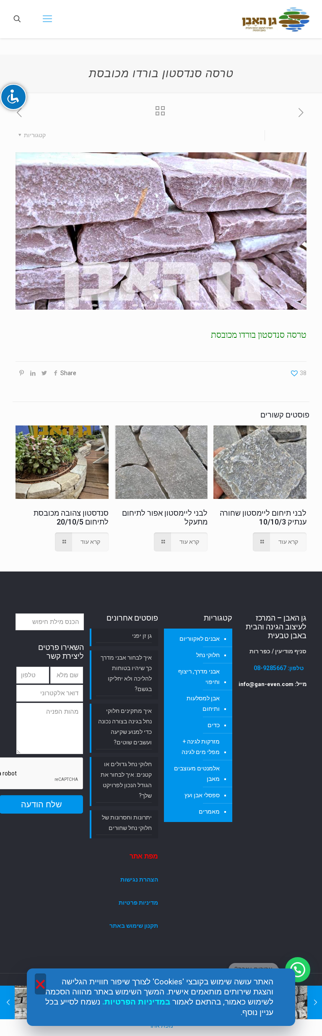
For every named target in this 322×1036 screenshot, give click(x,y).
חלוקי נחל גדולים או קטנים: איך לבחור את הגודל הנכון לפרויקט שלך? (126, 780)
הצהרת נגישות (139, 879)
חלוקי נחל (208, 655)
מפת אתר (144, 856)
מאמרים (209, 811)
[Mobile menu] (46, 19)
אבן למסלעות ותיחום (203, 703)
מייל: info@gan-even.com (272, 684)
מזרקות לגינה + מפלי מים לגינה (201, 746)
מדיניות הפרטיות (134, 1002)
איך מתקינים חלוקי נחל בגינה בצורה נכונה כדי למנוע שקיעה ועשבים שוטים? (125, 726)
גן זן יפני (142, 635)
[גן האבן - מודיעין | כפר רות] (275, 19)
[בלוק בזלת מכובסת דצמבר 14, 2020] (314, 1002)
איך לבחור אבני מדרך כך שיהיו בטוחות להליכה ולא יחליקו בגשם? (126, 673)
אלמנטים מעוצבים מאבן (197, 773)
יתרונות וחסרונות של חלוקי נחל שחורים (127, 822)
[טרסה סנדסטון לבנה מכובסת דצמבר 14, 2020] (7, 1002)
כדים (214, 725)
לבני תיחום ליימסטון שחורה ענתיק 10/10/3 (263, 517)
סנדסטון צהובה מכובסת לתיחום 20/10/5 (71, 517)
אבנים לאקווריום (199, 638)
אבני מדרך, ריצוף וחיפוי (199, 676)
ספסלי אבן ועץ (202, 795)
